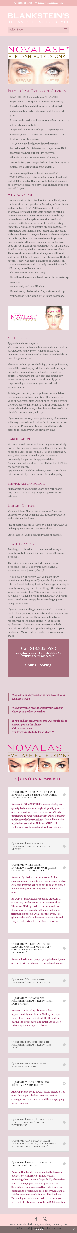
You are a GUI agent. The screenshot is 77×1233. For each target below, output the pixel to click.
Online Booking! (38, 665)
